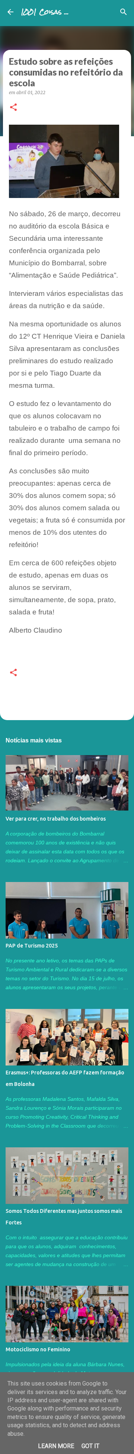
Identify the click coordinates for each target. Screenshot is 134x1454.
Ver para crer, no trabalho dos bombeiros (56, 819)
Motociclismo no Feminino (38, 1349)
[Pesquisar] (123, 12)
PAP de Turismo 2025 (32, 946)
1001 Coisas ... (45, 12)
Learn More (56, 1446)
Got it (90, 1446)
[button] (13, 108)
